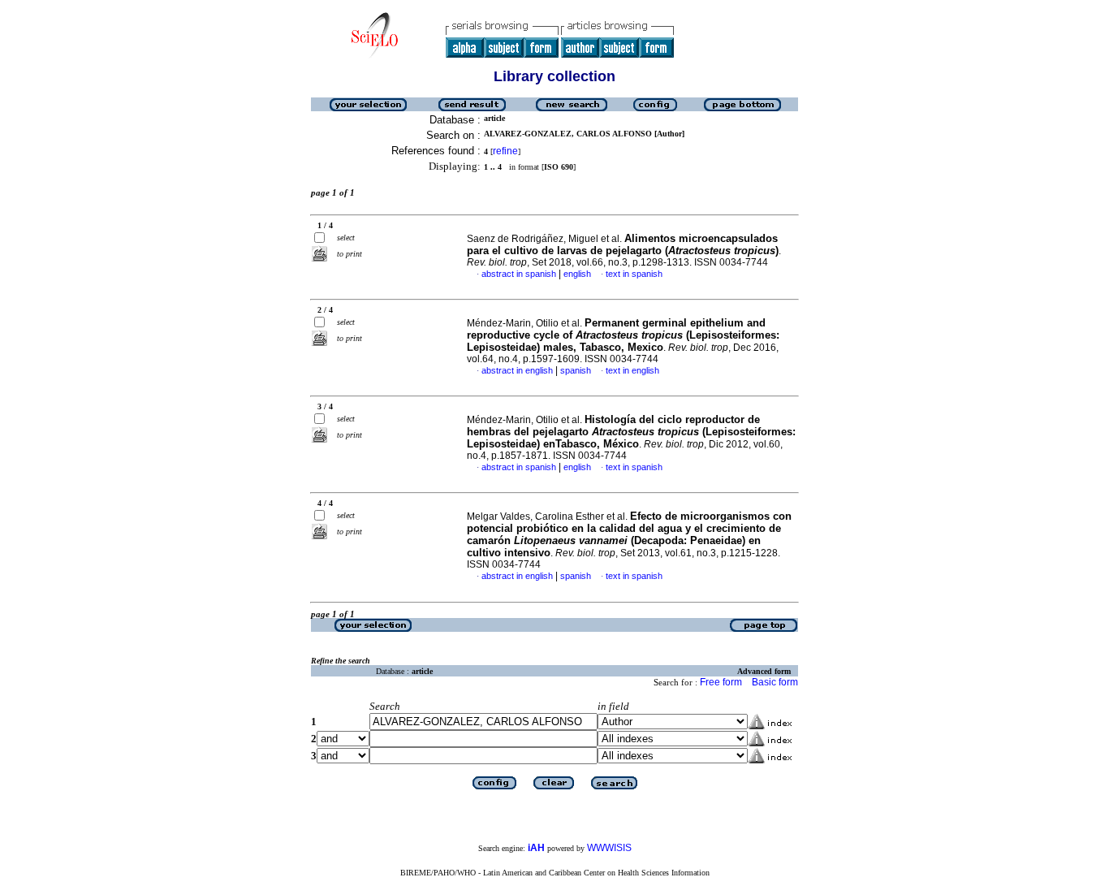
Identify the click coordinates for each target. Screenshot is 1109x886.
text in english (632, 370)
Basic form (775, 682)
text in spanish (634, 274)
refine (505, 151)
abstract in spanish (518, 274)
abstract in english (517, 370)
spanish (575, 370)
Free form (721, 682)
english (577, 274)
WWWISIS (609, 848)
